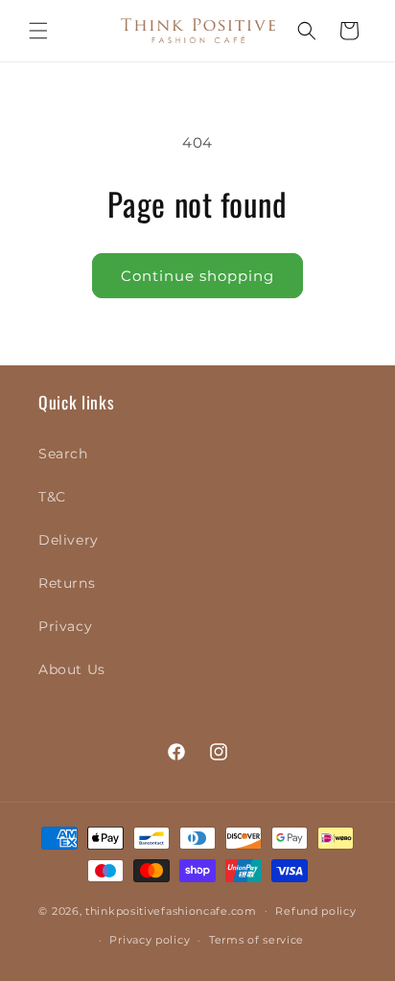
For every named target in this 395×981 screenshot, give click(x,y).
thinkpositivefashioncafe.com (171, 910)
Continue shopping (197, 276)
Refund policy (315, 911)
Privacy (65, 626)
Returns (66, 583)
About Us (71, 669)
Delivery (68, 540)
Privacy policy (149, 939)
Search (63, 453)
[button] (38, 31)
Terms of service (256, 939)
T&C (52, 496)
